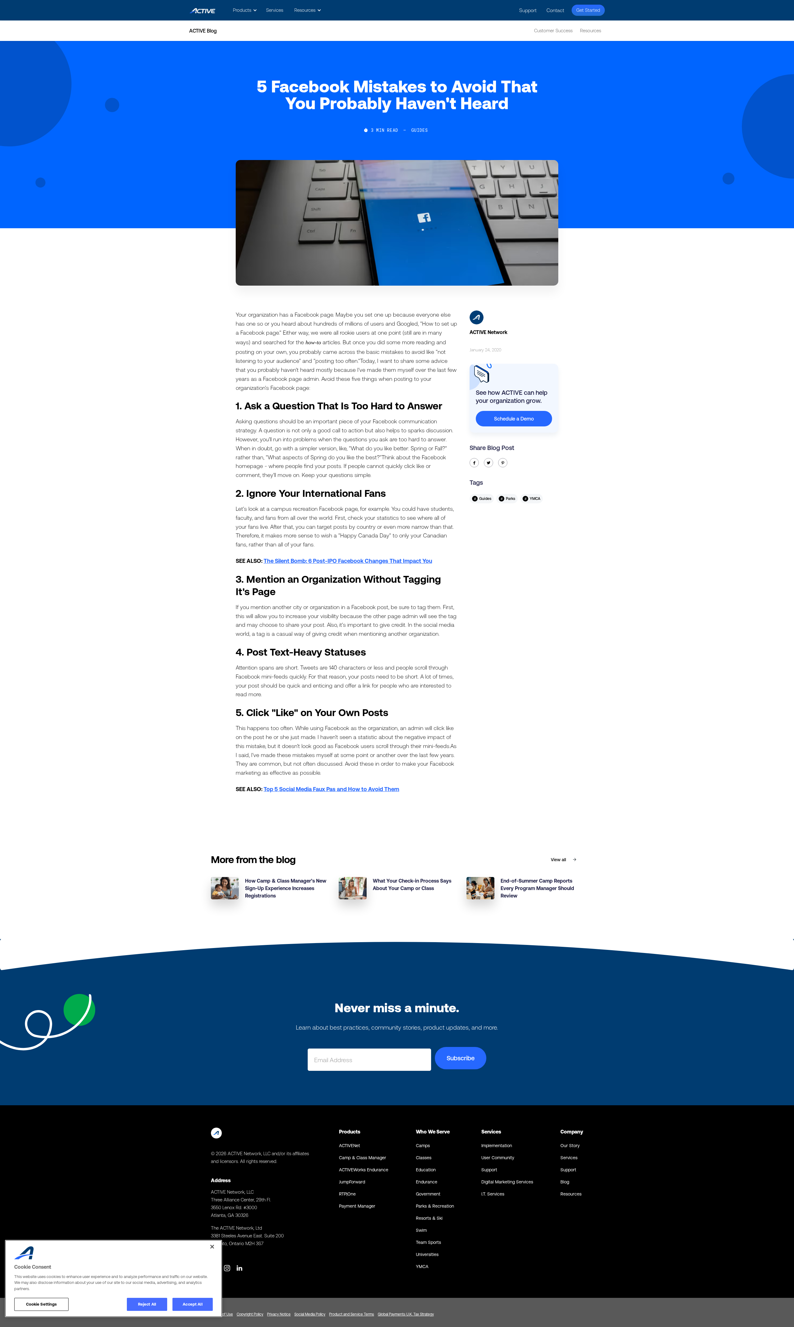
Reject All (147, 1304)
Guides (419, 130)
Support (528, 10)
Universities (427, 1254)
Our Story (570, 1145)
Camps (423, 1145)
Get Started (588, 10)
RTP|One (347, 1193)
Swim (421, 1230)
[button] (244, 10)
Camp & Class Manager (362, 1157)
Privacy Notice (279, 1314)
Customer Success (553, 30)
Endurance (426, 1181)
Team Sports (428, 1242)
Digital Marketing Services (507, 1181)
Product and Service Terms (351, 1314)
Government (428, 1193)
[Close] (212, 1247)
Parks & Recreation (435, 1206)
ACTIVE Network (488, 332)
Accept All (192, 1304)
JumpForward (352, 1181)
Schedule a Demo (514, 418)
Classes (423, 1157)
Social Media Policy (309, 1314)
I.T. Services (492, 1193)
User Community (497, 1157)
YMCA (422, 1266)
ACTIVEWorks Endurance (363, 1169)
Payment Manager (357, 1206)
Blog (564, 1181)
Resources (590, 30)
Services (274, 10)
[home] (202, 10)
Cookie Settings (41, 1304)
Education (426, 1169)
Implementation (496, 1145)
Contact (555, 10)
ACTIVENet (349, 1145)
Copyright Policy (250, 1314)
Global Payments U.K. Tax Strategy (406, 1314)
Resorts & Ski (429, 1218)
